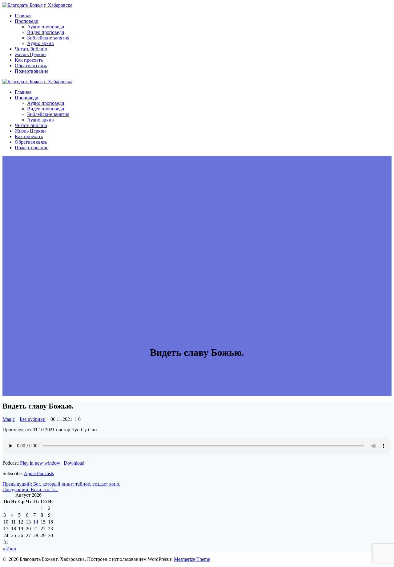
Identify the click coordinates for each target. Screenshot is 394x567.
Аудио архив (40, 43)
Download (74, 463)
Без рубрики (33, 419)
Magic (8, 419)
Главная (23, 15)
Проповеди (26, 21)
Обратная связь (31, 65)
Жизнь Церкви (30, 54)
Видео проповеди (45, 32)
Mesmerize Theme (192, 559)
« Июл (9, 548)
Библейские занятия (48, 37)
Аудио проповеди (45, 26)
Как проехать (29, 60)
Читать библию (31, 48)
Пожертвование (31, 71)
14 (35, 521)
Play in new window (40, 463)
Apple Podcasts (39, 473)
